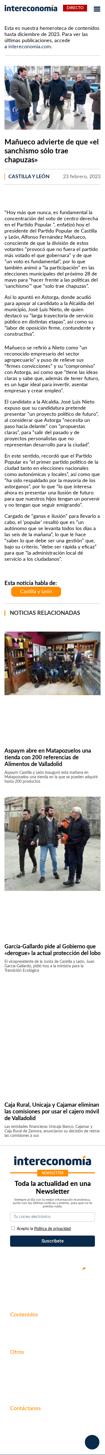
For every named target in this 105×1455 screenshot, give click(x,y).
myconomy (21, 1326)
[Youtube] (53, 1287)
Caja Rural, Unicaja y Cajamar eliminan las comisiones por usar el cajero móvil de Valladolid (51, 1111)
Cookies (18, 1392)
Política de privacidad (31, 1383)
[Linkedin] (86, 1287)
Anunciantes (22, 1336)
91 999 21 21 (23, 1432)
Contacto (19, 1364)
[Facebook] (36, 1287)
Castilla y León (29, 176)
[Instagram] (69, 1287)
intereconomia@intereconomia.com (45, 1423)
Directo (75, 8)
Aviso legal (20, 1373)
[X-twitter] (19, 1287)
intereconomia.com (29, 46)
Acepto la (44, 1229)
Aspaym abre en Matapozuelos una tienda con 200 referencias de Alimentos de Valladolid (47, 757)
